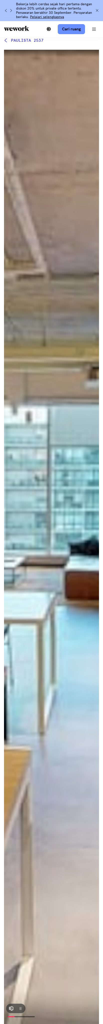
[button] (94, 29)
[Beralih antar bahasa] (49, 29)
